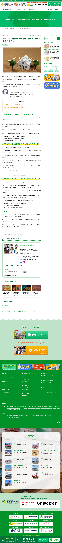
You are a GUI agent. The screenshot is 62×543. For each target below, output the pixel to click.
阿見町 (56, 414)
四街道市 (9, 408)
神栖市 (53, 414)
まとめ (5, 109)
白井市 (58, 408)
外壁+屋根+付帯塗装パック (9, 378)
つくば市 (11, 414)
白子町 (45, 408)
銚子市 (24, 406)
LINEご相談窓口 (46, 385)
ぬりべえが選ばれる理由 (20, 9)
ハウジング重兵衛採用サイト (49, 392)
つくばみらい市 (19, 414)
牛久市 (8, 414)
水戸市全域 (16, 415)
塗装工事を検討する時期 (28, 376)
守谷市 (35, 414)
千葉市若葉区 (44, 406)
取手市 (32, 414)
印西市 (18, 409)
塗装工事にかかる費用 (48, 380)
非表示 (22, 101)
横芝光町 (25, 408)
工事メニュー (42, 9)
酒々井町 (14, 409)
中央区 (55, 406)
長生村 (48, 408)
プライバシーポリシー (47, 391)
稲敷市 (38, 414)
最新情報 (25, 395)
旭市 (27, 406)
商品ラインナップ (8, 381)
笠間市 (41, 415)
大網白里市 (33, 408)
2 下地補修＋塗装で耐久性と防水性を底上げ (13, 106)
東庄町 (18, 406)
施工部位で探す (7, 392)
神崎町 (21, 406)
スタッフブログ (26, 389)
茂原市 (42, 408)
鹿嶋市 (50, 414)
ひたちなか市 (34, 415)
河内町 (10, 415)
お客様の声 (45, 378)
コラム (24, 398)
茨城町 (51, 415)
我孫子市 (54, 408)
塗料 (5, 384)
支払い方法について (47, 382)
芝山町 (29, 408)
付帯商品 (6, 386)
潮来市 (47, 414)
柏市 (51, 408)
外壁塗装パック (7, 376)
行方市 (43, 414)
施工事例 (50, 9)
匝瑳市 (30, 406)
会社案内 (26, 385)
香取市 (8, 406)
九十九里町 (38, 408)
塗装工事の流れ (26, 378)
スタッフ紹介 (26, 387)
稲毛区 (50, 406)
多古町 (14, 406)
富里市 (36, 406)
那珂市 (38, 415)
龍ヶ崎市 (23, 414)
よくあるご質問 (26, 381)
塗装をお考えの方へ (7, 9)
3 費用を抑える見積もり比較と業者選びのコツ (13, 107)
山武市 (18, 408)
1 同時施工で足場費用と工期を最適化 (12, 104)
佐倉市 (39, 406)
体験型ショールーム (32, 9)
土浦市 (27, 414)
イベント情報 (26, 393)
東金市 (15, 408)
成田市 (33, 406)
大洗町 (48, 415)
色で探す (6, 394)
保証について (26, 379)
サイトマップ (45, 387)
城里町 (45, 415)
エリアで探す (6, 395)
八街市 (12, 408)
